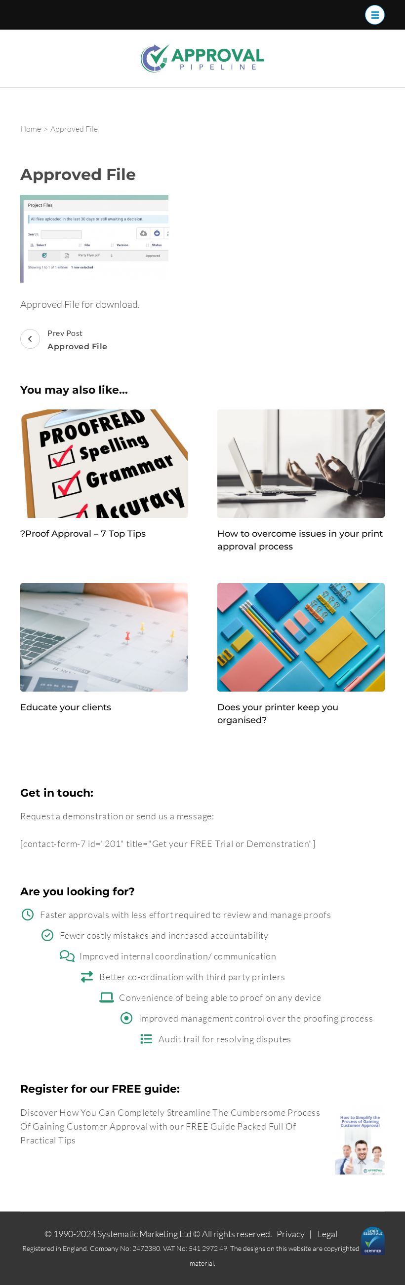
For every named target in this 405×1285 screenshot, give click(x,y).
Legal (327, 1233)
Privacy (291, 1233)
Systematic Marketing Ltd (144, 1233)
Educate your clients (65, 707)
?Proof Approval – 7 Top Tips (83, 533)
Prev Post (77, 339)
